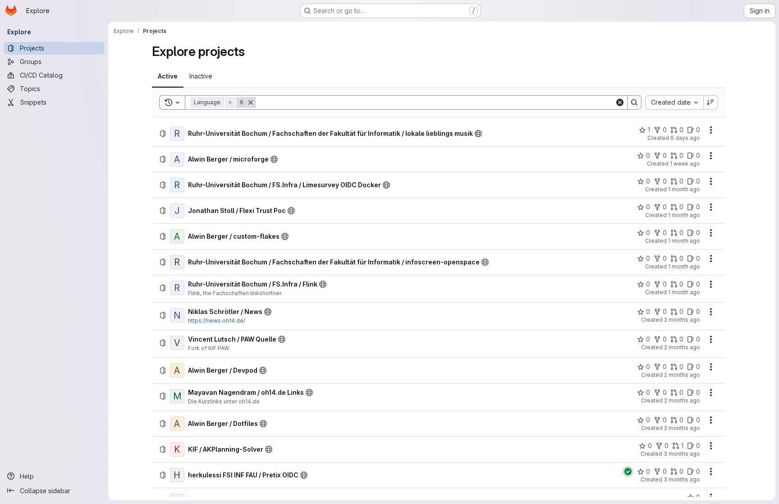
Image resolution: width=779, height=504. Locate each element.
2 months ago (682, 319)
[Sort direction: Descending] (711, 102)
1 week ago (685, 163)
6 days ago (685, 137)
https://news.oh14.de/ (216, 320)
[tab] (167, 76)
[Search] (634, 102)
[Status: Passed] (628, 471)
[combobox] (674, 102)
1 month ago (684, 189)
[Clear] (619, 102)
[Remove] (250, 102)
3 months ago (682, 453)
